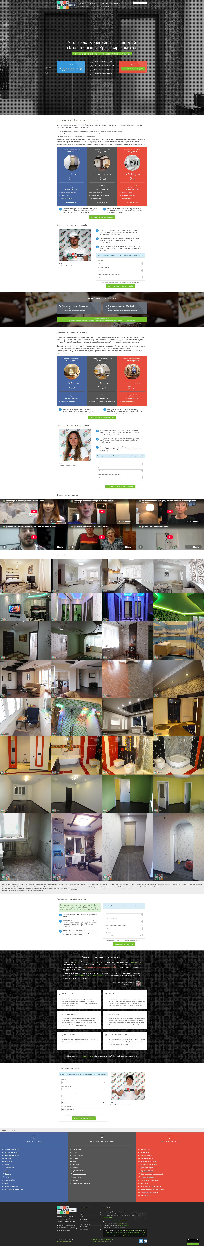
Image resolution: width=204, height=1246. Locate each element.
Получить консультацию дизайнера (120, 486)
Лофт (6, 1171)
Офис (6, 1183)
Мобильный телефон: (103, 267)
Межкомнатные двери (148, 1177)
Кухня (74, 1161)
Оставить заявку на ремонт (84, 1118)
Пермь (129, 1234)
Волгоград (136, 1230)
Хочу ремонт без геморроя (133, 69)
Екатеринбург (109, 1232)
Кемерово (120, 1232)
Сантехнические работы (149, 1164)
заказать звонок (112, 1222)
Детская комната (78, 1171)
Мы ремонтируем (103, 6)
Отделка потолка (146, 1155)
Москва (122, 1230)
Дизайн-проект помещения (81, 1183)
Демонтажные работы (148, 1168)
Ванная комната (78, 1149)
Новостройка (9, 1161)
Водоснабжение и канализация (151, 1186)
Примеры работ (119, 3)
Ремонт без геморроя (87, 6)
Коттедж (7, 1177)
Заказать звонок (193, 1244)
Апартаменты (9, 1168)
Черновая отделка (147, 1171)
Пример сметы (72, 202)
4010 (109, 1241)
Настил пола (145, 1152)
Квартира (8, 1158)
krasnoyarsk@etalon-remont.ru (120, 1220)
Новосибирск (114, 1234)
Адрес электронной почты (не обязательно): (109, 274)
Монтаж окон (145, 1195)
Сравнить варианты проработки (102, 418)
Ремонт (82, 3)
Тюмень (125, 1236)
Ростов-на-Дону (136, 1234)
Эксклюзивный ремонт (12, 1155)
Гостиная (76, 1164)
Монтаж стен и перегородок (150, 1180)
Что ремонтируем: (66, 1106)
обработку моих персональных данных (130, 282)
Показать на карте (107, 1217)
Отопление (144, 1183)
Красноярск (137, 1232)
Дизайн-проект (92, 3)
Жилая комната (78, 1155)
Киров (125, 1232)
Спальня (75, 1158)
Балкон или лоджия (79, 1174)
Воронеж (142, 1230)
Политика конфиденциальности (64, 1241)
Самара (143, 1234)
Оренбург (124, 1234)
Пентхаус (8, 1174)
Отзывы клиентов (106, 3)
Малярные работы (147, 1158)
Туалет (75, 1152)
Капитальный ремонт (12, 1152)
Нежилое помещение (12, 1186)
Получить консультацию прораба (120, 286)
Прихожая (76, 1180)
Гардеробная (77, 1177)
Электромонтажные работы (150, 1161)
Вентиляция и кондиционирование (152, 1189)
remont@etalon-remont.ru (124, 1225)
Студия (7, 1164)
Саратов (116, 1236)
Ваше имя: (101, 260)
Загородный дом (10, 1180)
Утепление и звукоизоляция (150, 1192)
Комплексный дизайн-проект (14, 1189)
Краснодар (130, 1232)
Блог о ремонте (84, 1229)
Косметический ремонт (12, 1149)
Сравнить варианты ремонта (102, 217)
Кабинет (75, 1168)
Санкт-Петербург (129, 1230)
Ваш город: (108, 932)
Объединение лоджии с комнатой (152, 1174)
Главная (82, 1212)
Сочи (120, 1236)
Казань (115, 1232)
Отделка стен (145, 1149)
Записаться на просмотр (124, 944)
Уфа (129, 1236)
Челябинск (133, 1236)
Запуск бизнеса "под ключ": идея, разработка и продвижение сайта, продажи (102, 1240)
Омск (119, 1234)
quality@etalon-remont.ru (122, 1223)
